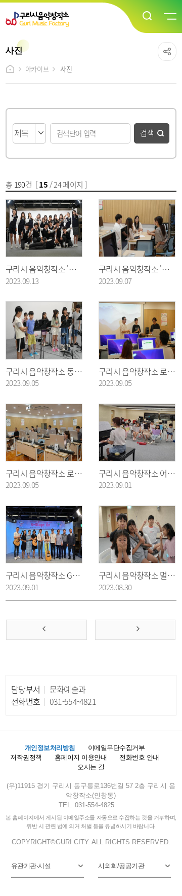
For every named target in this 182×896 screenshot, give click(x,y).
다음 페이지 (135, 630)
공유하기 (167, 51)
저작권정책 (25, 757)
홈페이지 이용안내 (81, 757)
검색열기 (148, 16)
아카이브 (37, 69)
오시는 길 (90, 767)
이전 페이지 (46, 630)
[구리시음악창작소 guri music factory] (60, 19)
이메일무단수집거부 (116, 747)
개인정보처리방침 (50, 747)
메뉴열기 (169, 17)
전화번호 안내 (139, 757)
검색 (147, 132)
